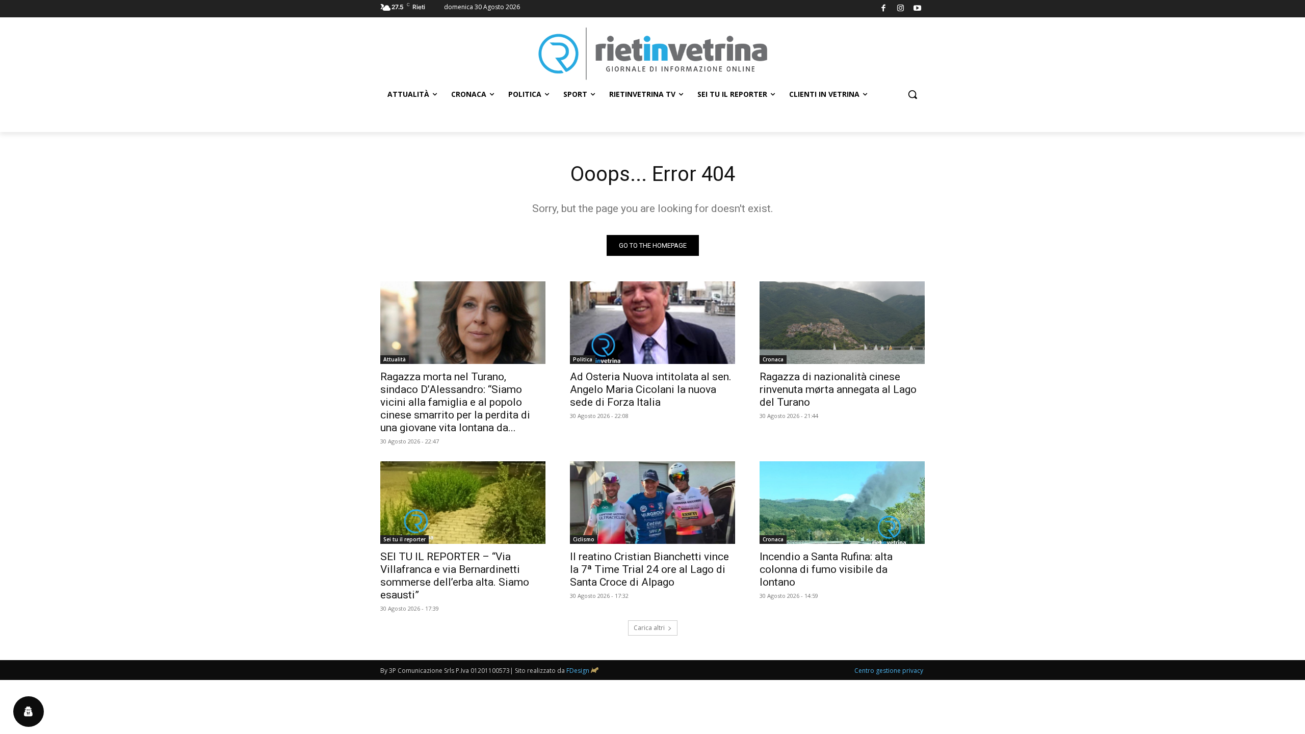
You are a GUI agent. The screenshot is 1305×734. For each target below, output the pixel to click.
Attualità (394, 359)
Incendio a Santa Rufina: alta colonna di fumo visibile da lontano (826, 569)
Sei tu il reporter (404, 539)
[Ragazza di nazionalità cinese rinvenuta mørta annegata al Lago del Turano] (842, 322)
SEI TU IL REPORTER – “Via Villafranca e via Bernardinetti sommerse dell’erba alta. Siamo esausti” (454, 575)
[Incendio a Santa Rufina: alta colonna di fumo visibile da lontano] (842, 502)
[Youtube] (917, 9)
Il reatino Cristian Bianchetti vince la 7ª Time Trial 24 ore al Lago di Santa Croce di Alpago (649, 569)
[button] (912, 94)
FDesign (577, 670)
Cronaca (773, 359)
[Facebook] (883, 9)
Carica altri (649, 627)
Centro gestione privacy (888, 670)
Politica (582, 359)
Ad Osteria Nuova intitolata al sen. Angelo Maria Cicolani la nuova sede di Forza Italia (651, 389)
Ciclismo (583, 539)
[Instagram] (900, 9)
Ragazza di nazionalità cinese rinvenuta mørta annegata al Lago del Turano (838, 389)
